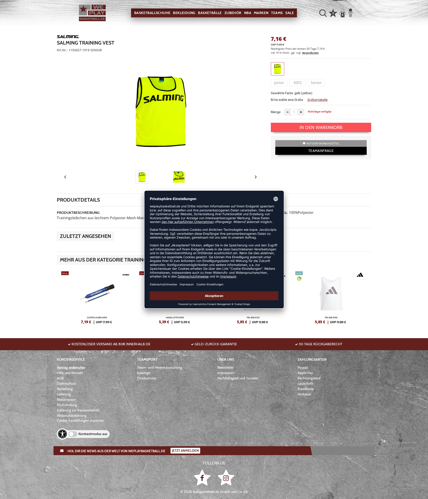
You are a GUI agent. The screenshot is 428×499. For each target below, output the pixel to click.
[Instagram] (226, 477)
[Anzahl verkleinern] (287, 112)
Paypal (303, 367)
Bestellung (65, 389)
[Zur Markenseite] (68, 37)
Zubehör (232, 13)
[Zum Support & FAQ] (333, 12)
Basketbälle (210, 13)
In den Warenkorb (321, 127)
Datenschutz (66, 383)
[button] (323, 12)
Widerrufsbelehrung (71, 415)
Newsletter (225, 367)
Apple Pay (305, 373)
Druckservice (146, 378)
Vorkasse (304, 394)
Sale (289, 13)
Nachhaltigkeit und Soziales (238, 378)
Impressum (225, 373)
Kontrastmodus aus (92, 434)
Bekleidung (184, 13)
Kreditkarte (306, 389)
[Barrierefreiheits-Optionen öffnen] (62, 434)
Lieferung (64, 394)
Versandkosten (310, 52)
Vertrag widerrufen (71, 367)
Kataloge (143, 373)
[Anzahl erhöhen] (301, 112)
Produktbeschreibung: (78, 213)
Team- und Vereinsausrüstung (159, 367)
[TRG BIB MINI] (331, 297)
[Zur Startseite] (92, 13)
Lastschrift (305, 383)
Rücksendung (67, 405)
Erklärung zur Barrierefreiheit (78, 410)
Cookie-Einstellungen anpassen (80, 420)
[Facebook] (203, 477)
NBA (247, 13)
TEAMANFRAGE (321, 151)
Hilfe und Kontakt (70, 373)
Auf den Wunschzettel (323, 143)
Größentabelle (317, 100)
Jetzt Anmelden (185, 451)
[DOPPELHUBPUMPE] (97, 297)
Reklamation (66, 399)
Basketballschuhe (152, 13)
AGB (60, 378)
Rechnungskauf (309, 378)
